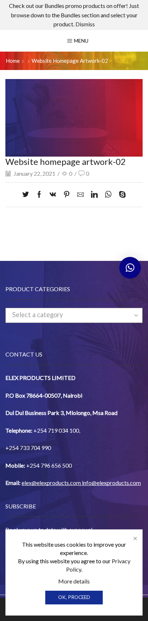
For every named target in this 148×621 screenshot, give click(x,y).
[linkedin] (94, 195)
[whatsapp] (108, 195)
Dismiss (85, 24)
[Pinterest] (67, 195)
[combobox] (74, 315)
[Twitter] (27, 195)
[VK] (53, 195)
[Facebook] (39, 195)
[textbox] (67, 315)
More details (74, 581)
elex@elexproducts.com (51, 482)
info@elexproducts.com (111, 482)
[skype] (120, 195)
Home (13, 60)
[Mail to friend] (80, 195)
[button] (130, 268)
